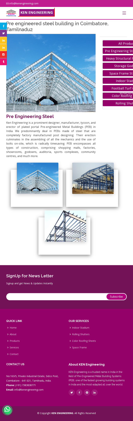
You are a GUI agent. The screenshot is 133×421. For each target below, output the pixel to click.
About (13, 334)
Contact (14, 354)
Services (14, 347)
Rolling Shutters (81, 334)
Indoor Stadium (80, 327)
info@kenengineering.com (23, 3)
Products (15, 341)
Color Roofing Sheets (84, 341)
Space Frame (79, 347)
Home (13, 327)
